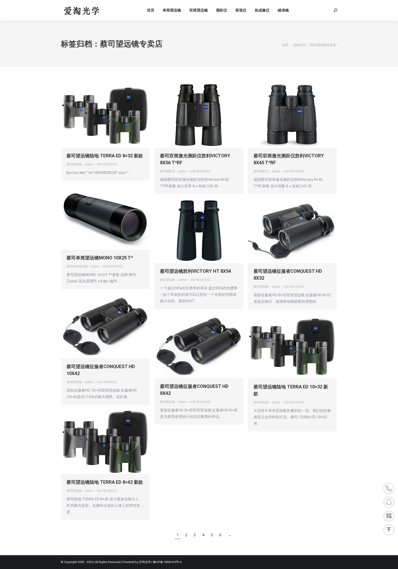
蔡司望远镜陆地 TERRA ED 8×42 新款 (105, 482)
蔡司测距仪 (167, 171)
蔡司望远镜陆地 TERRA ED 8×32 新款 (105, 155)
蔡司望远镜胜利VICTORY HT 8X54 (195, 271)
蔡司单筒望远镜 (77, 266)
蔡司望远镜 (74, 164)
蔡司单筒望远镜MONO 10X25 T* (100, 258)
